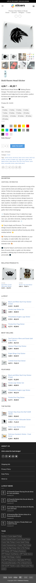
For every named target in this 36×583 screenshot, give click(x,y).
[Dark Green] (19, 130)
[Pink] (7, 134)
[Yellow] (23, 126)
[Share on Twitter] (9, 167)
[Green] (2, 130)
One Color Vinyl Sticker (23, 161)
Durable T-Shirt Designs (8, 557)
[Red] (27, 126)
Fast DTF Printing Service (9, 560)
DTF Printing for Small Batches (10, 554)
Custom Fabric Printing (8, 542)
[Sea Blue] (15, 130)
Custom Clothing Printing (8, 539)
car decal (8, 159)
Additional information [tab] (9, 182)
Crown (28, 12)
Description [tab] (5, 178)
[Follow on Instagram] (6, 456)
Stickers (14, 12)
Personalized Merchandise (9, 563)
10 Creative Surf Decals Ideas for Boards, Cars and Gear (20, 507)
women (4, 569)
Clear (3, 121)
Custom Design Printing (23, 539)
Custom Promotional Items (9, 545)
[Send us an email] (13, 456)
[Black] (2, 126)
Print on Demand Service (24, 563)
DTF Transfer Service (26, 554)
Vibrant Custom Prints (27, 566)
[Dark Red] (11, 130)
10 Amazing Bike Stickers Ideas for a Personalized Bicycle (19, 515)
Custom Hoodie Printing (22, 542)
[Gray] (23, 130)
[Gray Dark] (27, 130)
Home (7, 12)
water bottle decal (20, 163)
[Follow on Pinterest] (16, 456)
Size (3, 107)
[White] (7, 126)
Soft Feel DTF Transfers (8, 566)
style (18, 566)
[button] (2, 6)
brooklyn (4, 536)
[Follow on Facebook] (3, 456)
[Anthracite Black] (2, 134)
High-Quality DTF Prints (24, 560)
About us (4, 479)
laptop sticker (4, 161)
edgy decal (22, 159)
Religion (21, 12)
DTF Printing (5, 551)
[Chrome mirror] (11, 134)
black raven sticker (24, 157)
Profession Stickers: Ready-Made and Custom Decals (19, 523)
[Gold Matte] (15, 126)
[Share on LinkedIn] (19, 167)
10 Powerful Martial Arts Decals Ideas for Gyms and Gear (20, 500)
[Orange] (19, 126)
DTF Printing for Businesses (18, 551)
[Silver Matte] (11, 126)
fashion (18, 557)
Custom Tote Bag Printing (9, 548)
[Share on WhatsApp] (3, 167)
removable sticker (9, 163)
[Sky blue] (7, 130)
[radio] (5, 110)
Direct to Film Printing (23, 548)
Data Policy (5, 474)
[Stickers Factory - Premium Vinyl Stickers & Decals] (18, 6)
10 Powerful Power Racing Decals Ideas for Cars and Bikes (20, 492)
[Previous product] (19, 16)
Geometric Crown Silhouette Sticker (6, 285)
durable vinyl (14, 159)
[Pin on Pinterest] (16, 167)
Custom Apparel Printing (14, 536)
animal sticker (8, 157)
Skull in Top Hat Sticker (25, 284)
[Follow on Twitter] (9, 456)
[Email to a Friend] (13, 167)
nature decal (12, 161)
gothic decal (28, 159)
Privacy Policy (6, 469)
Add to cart (17, 146)
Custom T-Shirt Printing (24, 545)
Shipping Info (5, 464)
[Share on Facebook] (6, 167)
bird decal (15, 157)
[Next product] (16, 16)
